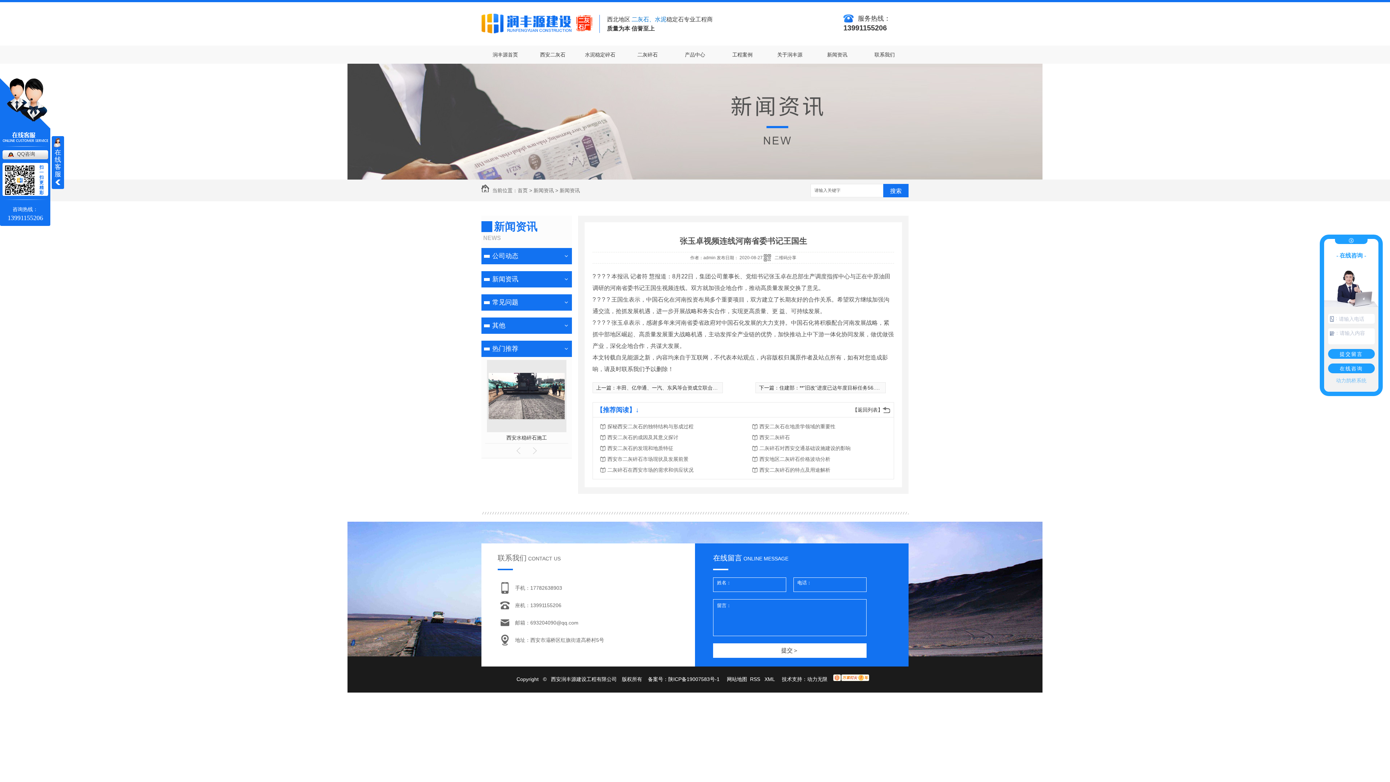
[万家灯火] (851, 679)
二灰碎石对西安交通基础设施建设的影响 (805, 448)
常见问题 (505, 302)
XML (770, 679)
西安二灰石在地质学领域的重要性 (797, 426)
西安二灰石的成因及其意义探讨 (642, 437)
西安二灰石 (552, 55)
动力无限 (817, 679)
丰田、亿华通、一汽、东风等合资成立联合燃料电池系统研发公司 (689, 388)
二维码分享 (785, 257)
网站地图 (737, 679)
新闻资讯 (837, 55)
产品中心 (695, 55)
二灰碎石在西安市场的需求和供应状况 (650, 470)
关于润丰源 (790, 55)
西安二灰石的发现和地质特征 (640, 448)
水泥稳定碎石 (600, 55)
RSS (756, 679)
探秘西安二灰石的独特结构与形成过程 (650, 426)
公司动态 (505, 256)
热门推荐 (505, 348)
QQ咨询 (26, 154)
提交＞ (790, 650)
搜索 (896, 191)
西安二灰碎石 (526, 438)
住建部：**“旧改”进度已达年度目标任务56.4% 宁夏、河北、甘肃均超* (857, 388)
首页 (523, 190)
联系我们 (885, 55)
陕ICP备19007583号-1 (694, 679)
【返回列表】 (867, 410)
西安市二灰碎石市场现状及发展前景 (647, 459)
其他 (498, 325)
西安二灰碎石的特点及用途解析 (794, 470)
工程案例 (742, 55)
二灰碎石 (647, 55)
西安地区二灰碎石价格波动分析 (794, 459)
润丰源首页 (505, 55)
